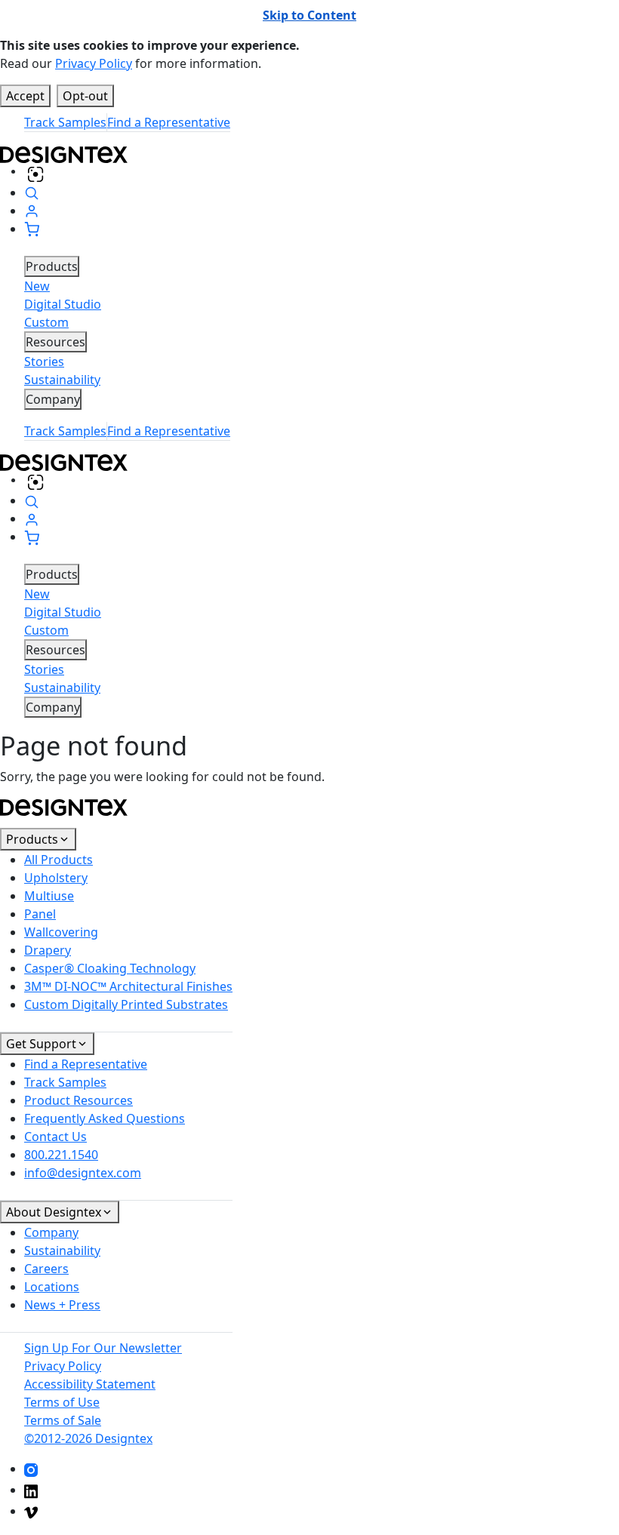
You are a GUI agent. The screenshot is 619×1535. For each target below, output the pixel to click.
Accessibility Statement (90, 1384)
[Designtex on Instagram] (31, 1468)
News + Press (62, 1305)
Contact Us (55, 1136)
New (37, 286)
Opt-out (85, 96)
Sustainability (62, 379)
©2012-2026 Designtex (88, 1438)
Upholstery (56, 877)
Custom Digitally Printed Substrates (126, 1004)
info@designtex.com (82, 1172)
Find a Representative (168, 122)
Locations (51, 1286)
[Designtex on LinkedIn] (31, 1489)
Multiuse (49, 895)
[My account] (31, 210)
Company (51, 1232)
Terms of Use (62, 1402)
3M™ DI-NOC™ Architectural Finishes (128, 986)
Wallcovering (61, 932)
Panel (40, 914)
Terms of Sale (62, 1420)
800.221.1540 (61, 1154)
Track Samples (65, 122)
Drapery (47, 950)
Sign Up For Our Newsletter (103, 1348)
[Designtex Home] (309, 153)
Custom (46, 322)
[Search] (31, 192)
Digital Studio (62, 304)
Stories (44, 361)
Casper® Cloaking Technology (110, 968)
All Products (58, 859)
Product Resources (78, 1100)
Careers (46, 1268)
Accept (25, 96)
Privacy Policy (93, 63)
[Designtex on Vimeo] (31, 1511)
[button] (31, 228)
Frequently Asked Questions (104, 1118)
